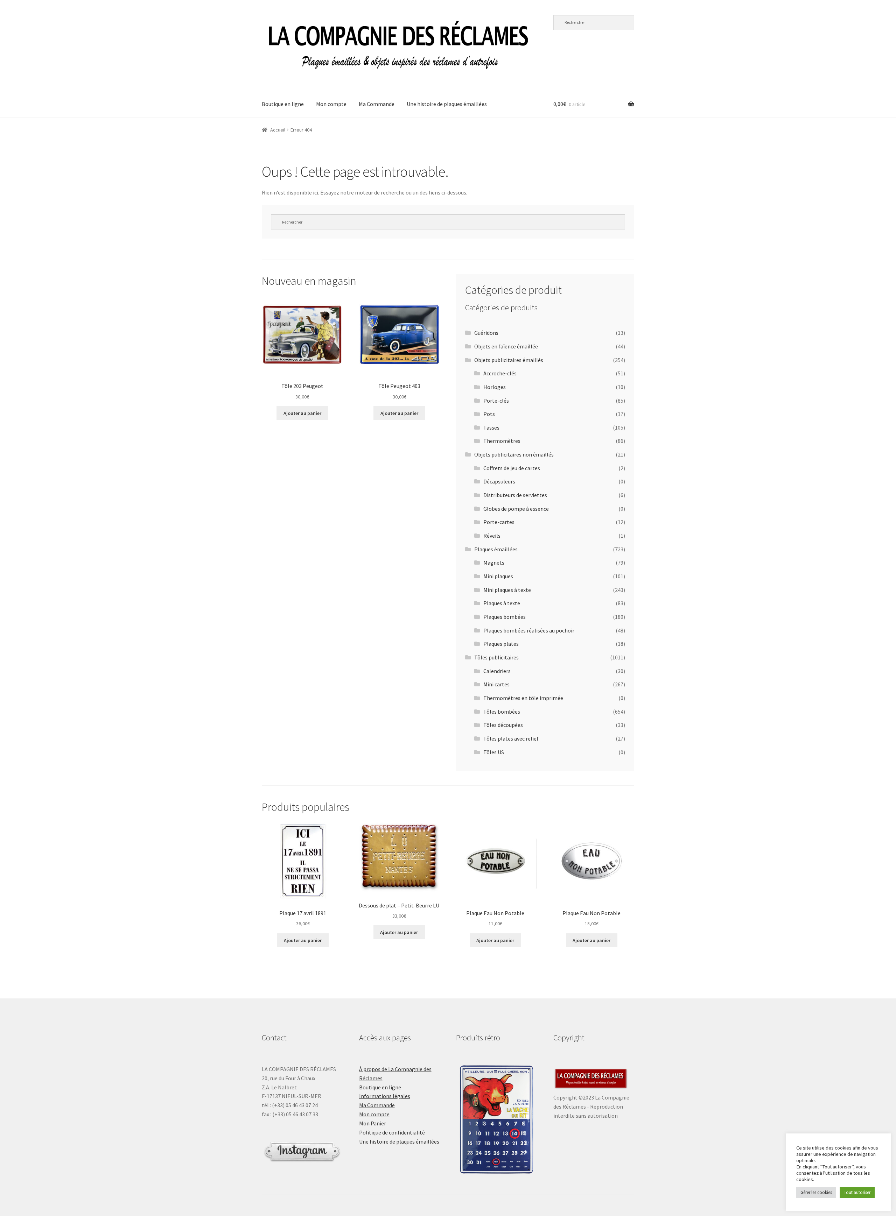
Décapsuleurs (499, 481)
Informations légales (384, 1096)
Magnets (493, 562)
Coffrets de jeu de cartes (511, 468)
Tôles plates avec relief (511, 738)
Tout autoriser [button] (857, 1192)
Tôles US (493, 752)
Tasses (491, 427)
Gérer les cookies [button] (816, 1192)
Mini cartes (496, 684)
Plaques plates (501, 643)
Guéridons (486, 332)
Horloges (494, 386)
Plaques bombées (504, 616)
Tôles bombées (501, 711)
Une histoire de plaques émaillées (447, 103)
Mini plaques (498, 576)
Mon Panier (372, 1123)
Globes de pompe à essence (516, 508)
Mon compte (331, 103)
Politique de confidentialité (392, 1132)
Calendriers (497, 670)
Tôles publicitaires (496, 657)
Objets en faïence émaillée (506, 346)
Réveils (491, 535)
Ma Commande (376, 103)
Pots (489, 413)
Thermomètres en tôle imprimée (523, 697)
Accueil (277, 130)
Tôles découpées (503, 724)
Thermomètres (501, 440)
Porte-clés (496, 400)
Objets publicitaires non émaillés (514, 454)
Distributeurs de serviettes (515, 495)
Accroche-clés (500, 373)
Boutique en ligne (283, 103)
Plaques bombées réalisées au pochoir (528, 630)
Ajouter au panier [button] (302, 413)
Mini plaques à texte (507, 589)
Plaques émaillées (496, 549)
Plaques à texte (501, 603)
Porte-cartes (498, 521)
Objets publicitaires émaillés (508, 359)
